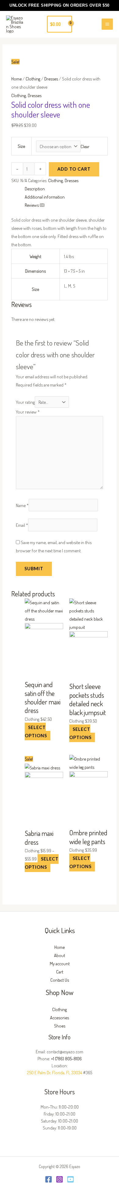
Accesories (59, 1017)
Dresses (51, 78)
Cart (59, 971)
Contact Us (59, 980)
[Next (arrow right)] (108, 596)
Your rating (25, 402)
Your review (28, 411)
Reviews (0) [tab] (35, 205)
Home (16, 78)
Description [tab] (35, 188)
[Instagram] (59, 1179)
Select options (36, 731)
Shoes (59, 1025)
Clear (85, 146)
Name (22, 505)
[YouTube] (70, 1179)
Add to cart (74, 169)
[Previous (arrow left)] (10, 596)
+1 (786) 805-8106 (66, 1058)
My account (60, 963)
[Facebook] (48, 1179)
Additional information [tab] (45, 196)
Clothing (33, 78)
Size (21, 146)
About (59, 955)
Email (22, 525)
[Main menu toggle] (107, 24)
